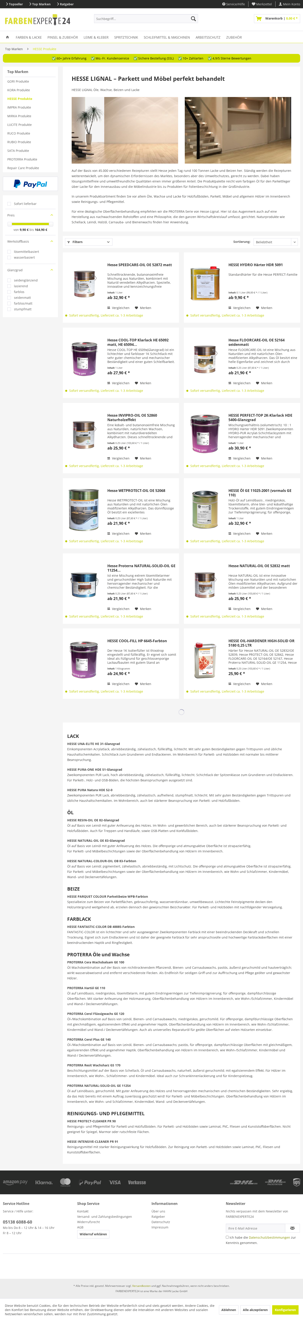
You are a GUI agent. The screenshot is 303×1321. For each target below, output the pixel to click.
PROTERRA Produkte (22, 159)
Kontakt (83, 1211)
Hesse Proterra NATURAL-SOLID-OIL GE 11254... (141, 568)
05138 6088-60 (17, 1222)
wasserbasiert (24, 257)
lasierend (21, 286)
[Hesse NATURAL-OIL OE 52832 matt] (205, 585)
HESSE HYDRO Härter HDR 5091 (255, 265)
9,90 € (25, 230)
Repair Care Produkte (23, 168)
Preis (11, 215)
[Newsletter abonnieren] (292, 1228)
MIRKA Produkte (19, 116)
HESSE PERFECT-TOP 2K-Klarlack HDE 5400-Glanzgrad (260, 417)
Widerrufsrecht (88, 1222)
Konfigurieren (285, 1310)
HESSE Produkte (19, 99)
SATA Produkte (18, 151)
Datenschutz (161, 1222)
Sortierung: (241, 242)
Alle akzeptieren (255, 1310)
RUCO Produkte (18, 133)
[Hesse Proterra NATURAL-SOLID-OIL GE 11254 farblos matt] (84, 585)
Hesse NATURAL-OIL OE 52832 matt (259, 566)
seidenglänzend (26, 280)
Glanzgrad (15, 270)
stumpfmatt (22, 309)
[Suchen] (193, 18)
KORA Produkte (18, 90)
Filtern (77, 242)
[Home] (7, 37)
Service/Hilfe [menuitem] (235, 4)
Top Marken (41, 4)
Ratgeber (67, 4)
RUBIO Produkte (19, 142)
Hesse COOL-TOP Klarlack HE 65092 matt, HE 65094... (138, 342)
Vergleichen (120, 308)
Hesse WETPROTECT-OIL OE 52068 (136, 490)
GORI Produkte (18, 81)
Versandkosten (141, 1286)
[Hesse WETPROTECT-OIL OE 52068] (84, 509)
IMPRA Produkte (19, 107)
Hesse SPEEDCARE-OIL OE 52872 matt (139, 265)
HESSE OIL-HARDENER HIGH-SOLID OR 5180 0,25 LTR (261, 643)
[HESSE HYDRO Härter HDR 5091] (205, 284)
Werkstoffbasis (18, 241)
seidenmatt (22, 297)
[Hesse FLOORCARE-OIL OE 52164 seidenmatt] (205, 359)
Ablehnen (228, 1310)
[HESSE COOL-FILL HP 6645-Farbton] (84, 660)
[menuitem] (261, 4)
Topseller (16, 4)
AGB (80, 1227)
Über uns (158, 1211)
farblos (19, 292)
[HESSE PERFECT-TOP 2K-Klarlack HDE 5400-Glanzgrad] (205, 434)
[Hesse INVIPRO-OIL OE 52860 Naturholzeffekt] (84, 434)
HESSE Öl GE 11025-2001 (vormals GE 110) (259, 492)
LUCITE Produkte (19, 125)
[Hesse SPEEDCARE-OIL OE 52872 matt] (84, 284)
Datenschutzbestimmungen (269, 1237)
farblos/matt (23, 303)
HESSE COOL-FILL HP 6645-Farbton (137, 641)
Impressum (160, 1227)
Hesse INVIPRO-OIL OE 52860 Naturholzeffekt (132, 417)
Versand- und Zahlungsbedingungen (104, 1216)
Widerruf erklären (93, 1234)
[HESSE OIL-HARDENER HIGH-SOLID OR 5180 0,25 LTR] (205, 660)
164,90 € (41, 230)
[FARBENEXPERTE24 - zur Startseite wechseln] (37, 19)
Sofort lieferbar (25, 204)
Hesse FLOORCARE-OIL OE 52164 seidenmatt (256, 342)
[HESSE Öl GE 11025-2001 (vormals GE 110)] (205, 509)
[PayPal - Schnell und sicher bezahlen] (30, 184)
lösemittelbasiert (26, 252)
